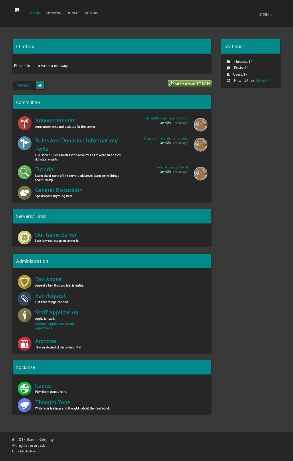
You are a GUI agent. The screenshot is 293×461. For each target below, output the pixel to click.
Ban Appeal (49, 279)
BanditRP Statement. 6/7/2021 (167, 118)
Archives (45, 341)
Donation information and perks (166, 138)
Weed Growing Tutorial (172, 167)
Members (53, 13)
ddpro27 (262, 80)
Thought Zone (52, 402)
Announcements (55, 120)
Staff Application (56, 312)
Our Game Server (56, 234)
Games (43, 385)
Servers (91, 13)
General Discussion (58, 190)
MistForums (32, 451)
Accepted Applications (50, 324)
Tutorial (45, 169)
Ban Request (50, 295)
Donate (73, 13)
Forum (35, 13)
